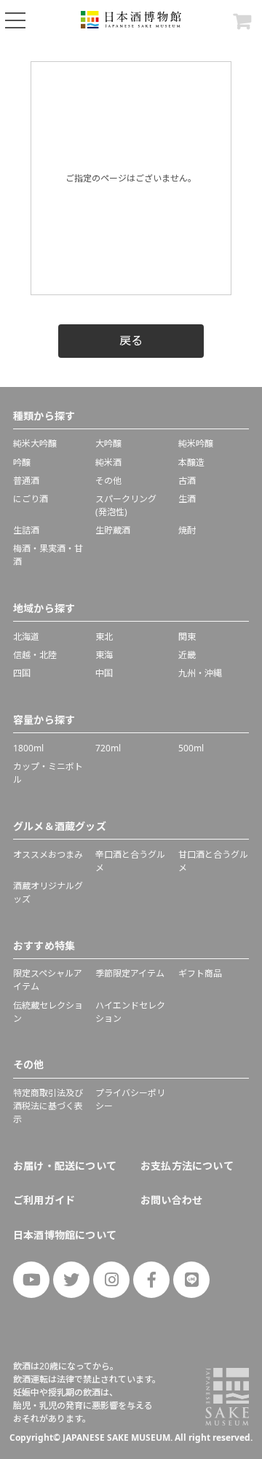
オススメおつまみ (48, 854)
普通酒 (26, 480)
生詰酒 (26, 530)
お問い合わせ (171, 1200)
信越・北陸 (35, 655)
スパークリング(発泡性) (125, 505)
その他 (108, 480)
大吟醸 (108, 443)
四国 (22, 673)
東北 (104, 636)
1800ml (28, 748)
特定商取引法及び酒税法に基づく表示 (48, 1106)
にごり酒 (30, 499)
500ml (191, 748)
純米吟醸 (195, 443)
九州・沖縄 (200, 673)
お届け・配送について (64, 1166)
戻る (131, 340)
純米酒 (108, 462)
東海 (104, 655)
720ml (108, 748)
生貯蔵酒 (112, 530)
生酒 (187, 499)
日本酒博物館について (64, 1235)
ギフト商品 (200, 973)
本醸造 (191, 462)
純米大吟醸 (35, 443)
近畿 (187, 655)
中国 (104, 673)
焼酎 (187, 530)
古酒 (187, 480)
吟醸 (22, 462)
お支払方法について (187, 1166)
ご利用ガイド (44, 1200)
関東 (187, 636)
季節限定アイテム (129, 973)
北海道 (26, 636)
